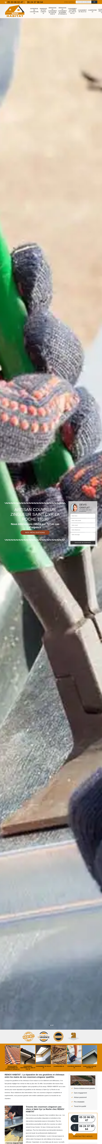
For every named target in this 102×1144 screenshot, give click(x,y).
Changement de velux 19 (82, 10)
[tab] (51, 572)
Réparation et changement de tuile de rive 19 (52, 11)
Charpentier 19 (92, 10)
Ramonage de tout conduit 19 (43, 11)
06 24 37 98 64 (35, 2)
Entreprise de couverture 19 (34, 11)
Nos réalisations (35, 533)
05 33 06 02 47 (15, 2)
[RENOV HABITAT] (15, 11)
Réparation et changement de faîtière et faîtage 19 (62, 11)
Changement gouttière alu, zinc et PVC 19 (72, 11)
